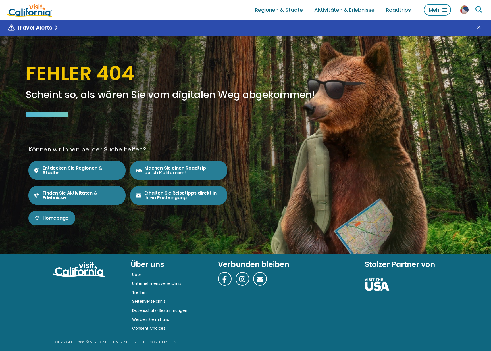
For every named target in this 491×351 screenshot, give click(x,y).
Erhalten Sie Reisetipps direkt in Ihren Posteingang (180, 195)
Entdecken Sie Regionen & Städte (72, 170)
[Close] (483, 28)
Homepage (55, 218)
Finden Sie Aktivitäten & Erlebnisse (70, 195)
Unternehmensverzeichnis (156, 283)
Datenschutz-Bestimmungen (159, 310)
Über (136, 274)
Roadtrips (398, 9)
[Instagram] (242, 279)
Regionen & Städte (279, 9)
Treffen (139, 292)
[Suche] (478, 9)
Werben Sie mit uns (150, 319)
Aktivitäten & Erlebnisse (344, 9)
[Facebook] (225, 279)
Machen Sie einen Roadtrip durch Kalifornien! (175, 170)
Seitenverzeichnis (148, 301)
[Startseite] (29, 10)
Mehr (435, 9)
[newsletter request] (260, 279)
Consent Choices (148, 328)
